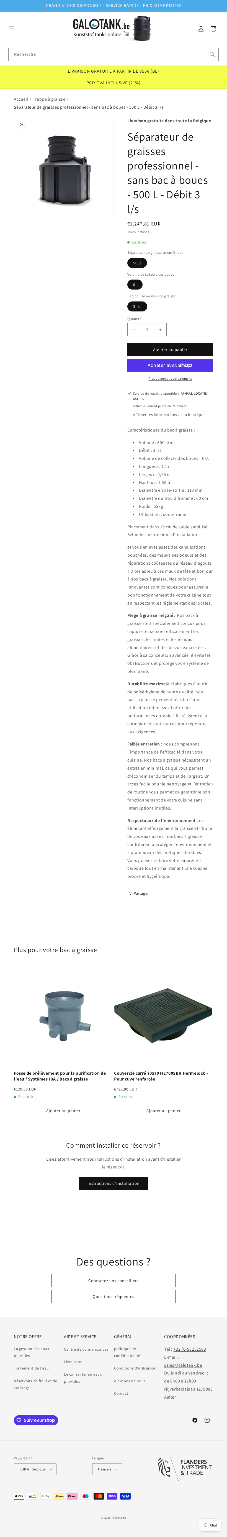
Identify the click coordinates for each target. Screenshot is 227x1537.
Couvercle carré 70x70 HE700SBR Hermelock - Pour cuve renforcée (161, 1076)
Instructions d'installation (113, 1183)
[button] (12, 29)
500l (137, 262)
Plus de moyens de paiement (170, 378)
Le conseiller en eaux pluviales (83, 1378)
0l (135, 284)
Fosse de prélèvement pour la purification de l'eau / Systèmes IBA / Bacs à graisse (60, 1076)
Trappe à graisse (49, 99)
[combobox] (113, 54)
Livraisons (73, 1361)
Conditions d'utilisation (135, 1368)
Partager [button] (141, 893)
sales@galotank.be (183, 1365)
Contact (121, 1393)
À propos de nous (130, 1380)
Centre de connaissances (86, 1349)
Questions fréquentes (113, 1296)
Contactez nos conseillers (113, 1280)
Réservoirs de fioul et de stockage (35, 1384)
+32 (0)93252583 (190, 1349)
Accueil (21, 99)
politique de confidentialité (127, 1352)
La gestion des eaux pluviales (31, 1352)
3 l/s (137, 306)
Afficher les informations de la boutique (169, 414)
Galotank (119, 1518)
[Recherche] (212, 54)
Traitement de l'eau (31, 1368)
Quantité (134, 318)
